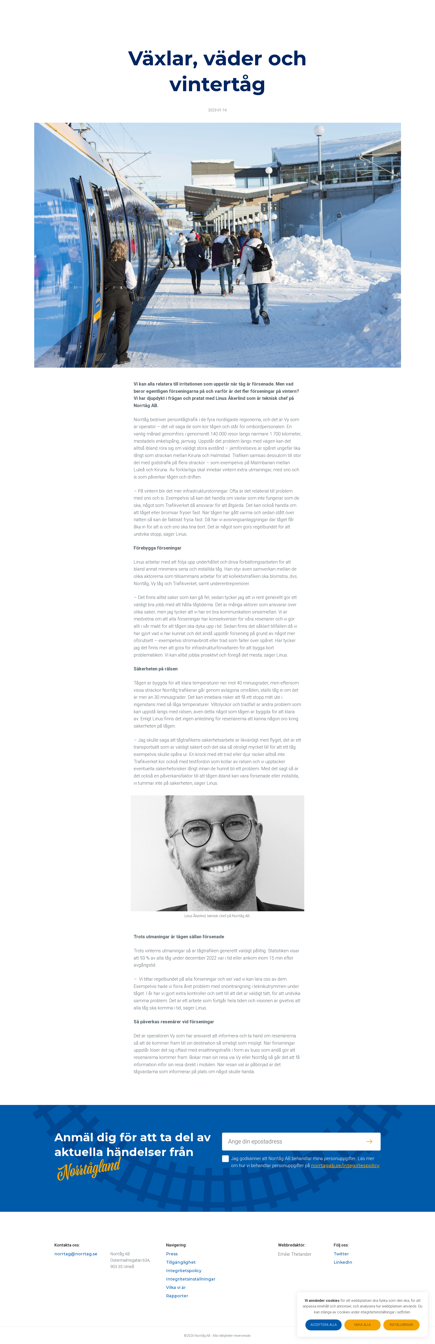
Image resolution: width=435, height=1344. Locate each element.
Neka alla (362, 1325)
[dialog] (362, 1314)
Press (172, 1253)
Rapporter (177, 1295)
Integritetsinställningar (190, 1279)
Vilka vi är (176, 1287)
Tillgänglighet (181, 1262)
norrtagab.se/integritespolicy (345, 1165)
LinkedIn (343, 1262)
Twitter (341, 1253)
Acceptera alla (324, 1325)
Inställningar (401, 1325)
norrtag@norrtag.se (75, 1253)
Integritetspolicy (183, 1270)
